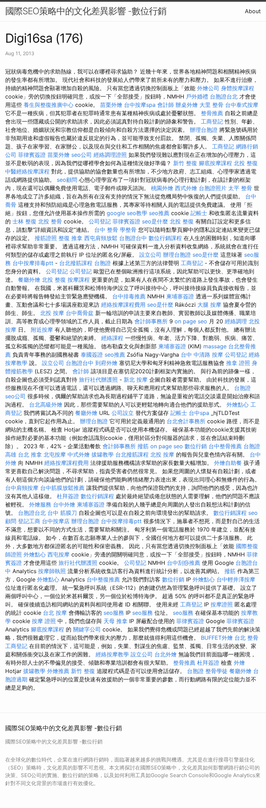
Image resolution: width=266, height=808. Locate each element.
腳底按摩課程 (215, 163)
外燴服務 (40, 504)
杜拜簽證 (68, 496)
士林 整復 (24, 221)
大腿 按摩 (209, 304)
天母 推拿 (115, 621)
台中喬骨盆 (80, 312)
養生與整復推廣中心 (48, 104)
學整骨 (128, 229)
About (253, 11)
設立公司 (150, 254)
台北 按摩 (55, 612)
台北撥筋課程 (75, 263)
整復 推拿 (70, 238)
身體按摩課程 (237, 88)
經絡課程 (112, 337)
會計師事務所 (151, 321)
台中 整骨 (106, 229)
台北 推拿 (30, 454)
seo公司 (81, 154)
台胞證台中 (133, 238)
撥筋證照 (46, 238)
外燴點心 (238, 404)
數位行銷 (196, 446)
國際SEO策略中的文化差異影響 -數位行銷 (85, 11)
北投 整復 (246, 163)
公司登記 (100, 221)
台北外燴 (165, 654)
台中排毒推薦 (128, 296)
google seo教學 (127, 213)
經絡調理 (236, 321)
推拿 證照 (238, 362)
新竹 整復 (185, 163)
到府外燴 (106, 362)
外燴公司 (208, 88)
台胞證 (102, 263)
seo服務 (114, 612)
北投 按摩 (52, 312)
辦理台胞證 (204, 129)
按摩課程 (79, 279)
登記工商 (29, 521)
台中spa (199, 412)
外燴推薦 (58, 670)
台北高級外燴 (45, 404)
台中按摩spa (140, 104)
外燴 (239, 662)
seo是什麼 (155, 221)
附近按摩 (42, 329)
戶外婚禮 (197, 96)
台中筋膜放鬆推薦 (62, 487)
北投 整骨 (50, 221)
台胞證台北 (224, 96)
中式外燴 (79, 454)
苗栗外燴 (111, 104)
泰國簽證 (92, 354)
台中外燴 (64, 504)
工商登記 (212, 121)
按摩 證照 (44, 621)
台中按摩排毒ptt (32, 263)
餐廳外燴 (29, 279)
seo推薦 (159, 213)
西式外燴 (186, 188)
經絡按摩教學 (112, 654)
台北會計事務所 (186, 421)
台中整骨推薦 (225, 446)
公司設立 (123, 412)
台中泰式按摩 (241, 104)
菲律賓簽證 (32, 154)
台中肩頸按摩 (21, 487)
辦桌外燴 (187, 104)
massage (215, 346)
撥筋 (143, 446)
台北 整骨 (246, 637)
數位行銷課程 (165, 238)
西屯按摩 (58, 554)
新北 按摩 (136, 379)
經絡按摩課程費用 (123, 304)
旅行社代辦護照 (98, 379)
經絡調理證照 (110, 154)
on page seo (191, 321)
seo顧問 (67, 179)
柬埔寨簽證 (180, 296)
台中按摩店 (56, 521)
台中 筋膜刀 (62, 512)
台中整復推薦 (103, 579)
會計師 (165, 104)
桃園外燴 (162, 188)
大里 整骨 (211, 104)
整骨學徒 (216, 670)
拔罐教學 (102, 454)
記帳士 (198, 213)
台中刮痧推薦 (183, 562)
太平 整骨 (240, 188)
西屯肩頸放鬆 (100, 238)
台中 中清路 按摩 (202, 354)
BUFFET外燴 (217, 637)
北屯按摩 (55, 454)
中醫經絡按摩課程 (27, 171)
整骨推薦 (212, 113)
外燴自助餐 (228, 462)
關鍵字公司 (87, 629)
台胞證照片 (213, 188)
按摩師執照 (52, 571)
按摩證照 (222, 604)
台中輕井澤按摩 (235, 579)
